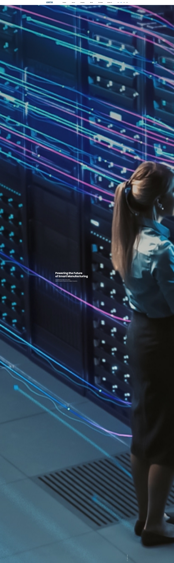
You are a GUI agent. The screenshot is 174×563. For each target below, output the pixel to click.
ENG (121, 2)
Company (82, 2)
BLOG (91, 2)
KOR (118, 2)
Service (73, 2)
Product (64, 2)
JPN (124, 2)
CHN (127, 2)
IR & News (100, 2)
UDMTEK (49, 2)
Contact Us (109, 2)
